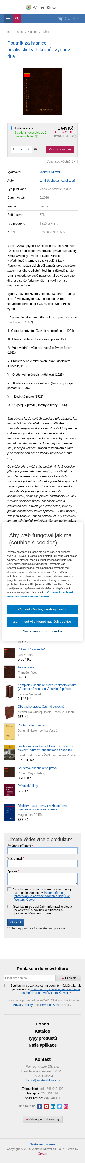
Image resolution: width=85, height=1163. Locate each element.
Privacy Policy (23, 1005)
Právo (45, 32)
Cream (42, 1153)
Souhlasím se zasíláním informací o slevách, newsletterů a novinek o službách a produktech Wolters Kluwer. (44, 910)
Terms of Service (51, 1005)
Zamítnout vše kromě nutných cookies (42, 621)
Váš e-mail (15, 858)
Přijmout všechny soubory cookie (42, 609)
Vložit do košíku (60, 149)
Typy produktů (42, 1038)
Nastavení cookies (42, 1144)
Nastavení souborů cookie (42, 631)
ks (35, 149)
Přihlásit (70, 978)
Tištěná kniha (44, 128)
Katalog (33, 32)
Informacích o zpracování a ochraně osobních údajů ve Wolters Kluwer (42, 896)
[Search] (17, 18)
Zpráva (13, 871)
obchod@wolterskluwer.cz (42, 1080)
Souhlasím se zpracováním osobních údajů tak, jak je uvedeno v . (42, 894)
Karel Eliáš (68, 180)
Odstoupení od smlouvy (44, 1119)
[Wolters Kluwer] (42, 7)
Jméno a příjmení (20, 845)
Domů (7, 32)
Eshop (19, 32)
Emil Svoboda (49, 180)
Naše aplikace (43, 1045)
